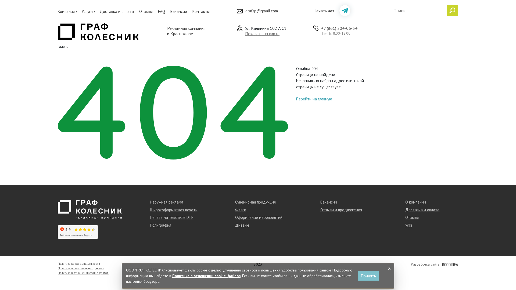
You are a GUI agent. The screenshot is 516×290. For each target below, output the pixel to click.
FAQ (161, 11)
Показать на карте (262, 33)
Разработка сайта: (425, 264)
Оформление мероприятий (258, 217)
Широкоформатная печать (173, 209)
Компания (66, 11)
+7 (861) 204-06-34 (339, 28)
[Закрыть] (389, 268)
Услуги (87, 11)
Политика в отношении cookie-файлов (83, 273)
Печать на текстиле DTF (171, 217)
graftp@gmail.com (261, 10)
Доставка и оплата (117, 11)
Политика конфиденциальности (79, 264)
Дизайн (242, 225)
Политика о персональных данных (81, 268)
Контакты (201, 11)
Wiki (408, 225)
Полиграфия (160, 225)
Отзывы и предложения (341, 209)
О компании (415, 202)
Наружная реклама (166, 202)
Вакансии (178, 11)
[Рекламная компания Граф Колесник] (98, 31)
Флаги (240, 209)
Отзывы (146, 11)
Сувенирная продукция (255, 202)
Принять (368, 275)
